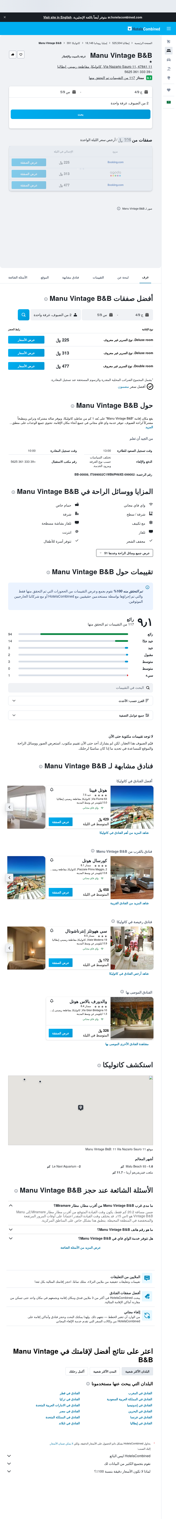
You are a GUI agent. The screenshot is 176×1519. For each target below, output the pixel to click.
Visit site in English (57, 17)
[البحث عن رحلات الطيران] (168, 41)
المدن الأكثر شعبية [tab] (104, 1371)
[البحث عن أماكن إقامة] (168, 50)
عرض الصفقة (60, 822)
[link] (124, 832)
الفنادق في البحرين (140, 1411)
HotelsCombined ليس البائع (130, 1455)
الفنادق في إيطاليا (141, 1423)
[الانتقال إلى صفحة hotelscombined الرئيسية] (144, 28)
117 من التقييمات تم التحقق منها (112, 77)
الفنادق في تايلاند (69, 1423)
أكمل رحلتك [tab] (76, 1371)
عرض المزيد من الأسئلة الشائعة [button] (81, 1247)
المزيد (149, 427)
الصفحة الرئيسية (143, 43)
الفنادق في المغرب (140, 1393)
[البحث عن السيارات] (168, 59)
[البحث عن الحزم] (168, 68)
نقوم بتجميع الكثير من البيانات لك (127, 1463)
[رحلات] (168, 90)
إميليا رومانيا (100, 43)
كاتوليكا (76, 43)
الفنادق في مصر (69, 1411)
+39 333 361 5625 (138, 71)
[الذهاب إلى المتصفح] (168, 77)
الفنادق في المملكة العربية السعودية (129, 1399)
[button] (4, 17)
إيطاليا (126, 43)
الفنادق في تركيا (70, 1399)
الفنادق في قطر (70, 1393)
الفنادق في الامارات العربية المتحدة (58, 1405)
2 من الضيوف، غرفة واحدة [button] (130, 102)
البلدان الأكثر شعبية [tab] (137, 1371)
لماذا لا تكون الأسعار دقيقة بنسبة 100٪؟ (122, 1471)
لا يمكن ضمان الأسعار (61, 1443)
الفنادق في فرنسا (141, 1417)
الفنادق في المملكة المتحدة (63, 1417)
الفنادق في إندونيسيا (139, 1405)
